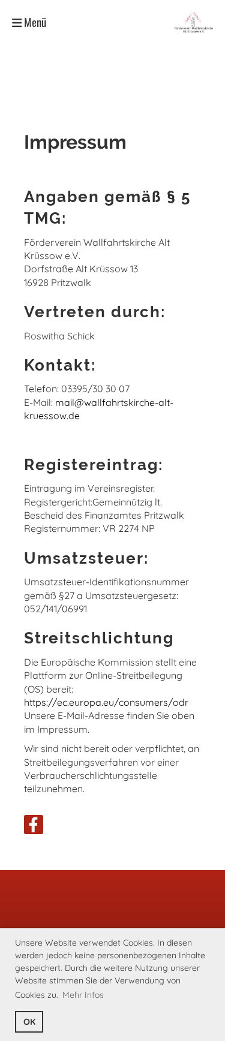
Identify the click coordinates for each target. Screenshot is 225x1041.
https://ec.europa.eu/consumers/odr (106, 702)
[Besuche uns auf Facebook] (33, 827)
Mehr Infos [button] (83, 994)
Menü (34, 22)
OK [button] (29, 1021)
